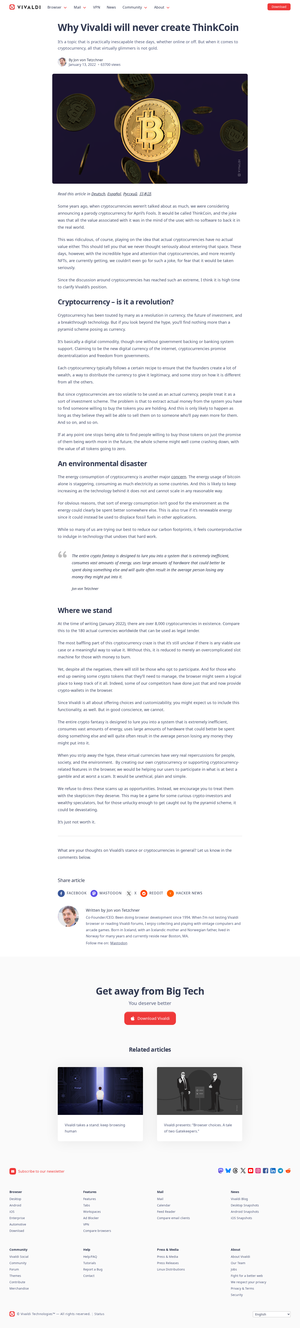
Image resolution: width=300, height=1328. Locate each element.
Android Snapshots (245, 1211)
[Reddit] (288, 1170)
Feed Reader (166, 1211)
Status (99, 1314)
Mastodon (118, 943)
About (159, 7)
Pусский (130, 193)
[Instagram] (258, 1170)
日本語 (145, 193)
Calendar (163, 1205)
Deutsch (98, 193)
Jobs (234, 1269)
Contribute (17, 1282)
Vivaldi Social (19, 1256)
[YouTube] (250, 1170)
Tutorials (89, 1263)
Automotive (17, 1224)
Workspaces (92, 1211)
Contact (88, 1276)
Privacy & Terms (242, 1288)
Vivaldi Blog (239, 1199)
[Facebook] (265, 1170)
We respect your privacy (248, 1282)
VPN (96, 7)
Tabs (86, 1205)
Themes (15, 1276)
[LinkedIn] (273, 1170)
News (111, 7)
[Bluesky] (228, 1170)
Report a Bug (93, 1269)
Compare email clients (173, 1218)
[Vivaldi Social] (220, 1170)
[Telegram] (280, 1170)
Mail (78, 7)
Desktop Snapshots (245, 1205)
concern (178, 476)
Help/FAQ (90, 1256)
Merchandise (19, 1288)
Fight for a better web (247, 1276)
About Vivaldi (240, 1256)
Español (114, 193)
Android (15, 1205)
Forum (14, 1269)
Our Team (238, 1263)
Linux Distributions (171, 1269)
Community (133, 7)
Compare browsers (97, 1231)
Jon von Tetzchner (88, 60)
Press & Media (167, 1256)
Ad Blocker (91, 1218)
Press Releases (168, 1263)
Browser (54, 7)
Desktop (15, 1199)
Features (89, 1199)
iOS (11, 1211)
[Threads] (235, 1170)
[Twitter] (243, 1170)
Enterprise (17, 1218)
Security (237, 1295)
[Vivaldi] (25, 7)
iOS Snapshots (241, 1218)
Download (16, 1231)
